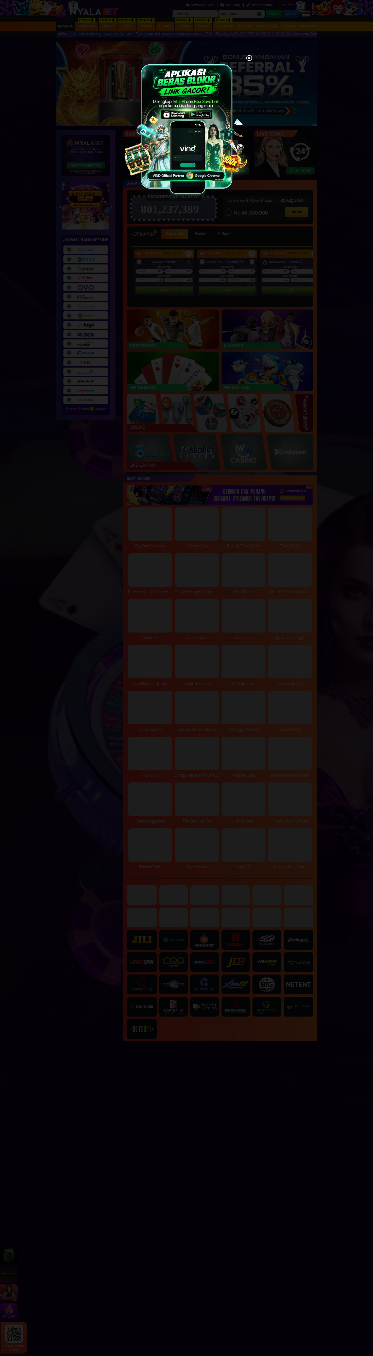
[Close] (249, 58)
